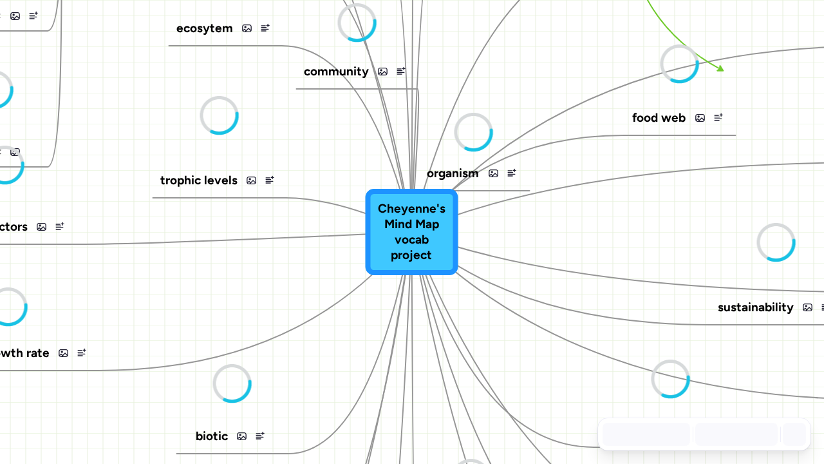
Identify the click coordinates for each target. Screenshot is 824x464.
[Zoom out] (709, 434)
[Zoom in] (763, 434)
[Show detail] (793, 434)
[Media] (15, 16)
